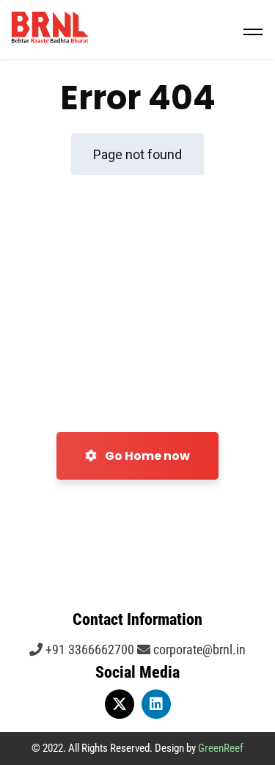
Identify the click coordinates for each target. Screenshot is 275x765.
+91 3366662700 (88, 649)
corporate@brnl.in (198, 649)
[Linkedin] (156, 704)
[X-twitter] (119, 704)
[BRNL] (137, 29)
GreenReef (220, 748)
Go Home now (146, 455)
